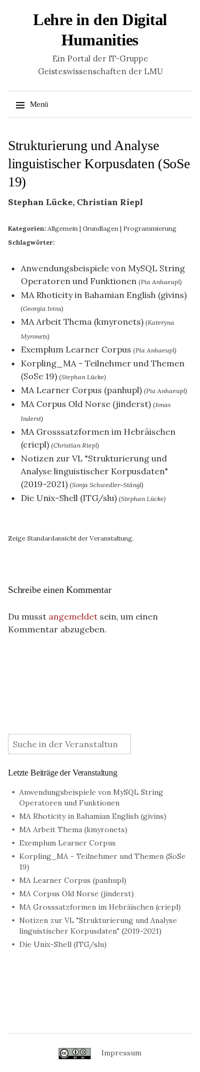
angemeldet (73, 616)
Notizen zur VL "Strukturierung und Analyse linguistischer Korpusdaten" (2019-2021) (94, 471)
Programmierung (150, 228)
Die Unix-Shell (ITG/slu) (69, 497)
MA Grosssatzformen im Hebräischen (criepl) (100, 907)
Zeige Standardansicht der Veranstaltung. (71, 538)
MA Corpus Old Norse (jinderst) (86, 403)
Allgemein (62, 228)
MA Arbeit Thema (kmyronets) (82, 321)
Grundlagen (100, 228)
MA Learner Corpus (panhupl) (81, 390)
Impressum (121, 1053)
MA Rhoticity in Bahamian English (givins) (104, 294)
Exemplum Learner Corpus (76, 349)
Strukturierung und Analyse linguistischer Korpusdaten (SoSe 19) (99, 164)
